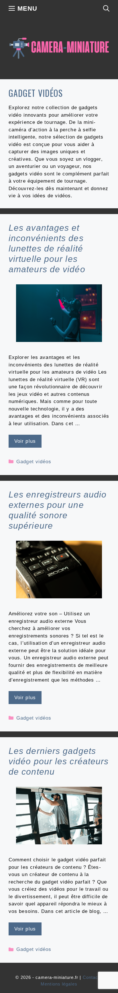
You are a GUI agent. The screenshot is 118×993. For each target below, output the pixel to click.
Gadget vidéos (33, 461)
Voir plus (25, 441)
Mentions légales (59, 983)
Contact (91, 977)
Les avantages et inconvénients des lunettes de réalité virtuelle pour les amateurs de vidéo (47, 248)
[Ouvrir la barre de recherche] (106, 8)
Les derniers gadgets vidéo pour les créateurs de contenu (59, 761)
